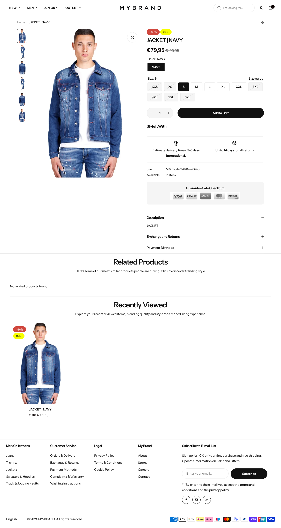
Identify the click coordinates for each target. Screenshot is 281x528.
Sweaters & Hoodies (20, 477)
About (142, 455)
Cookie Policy (104, 470)
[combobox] (234, 8)
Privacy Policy (104, 455)
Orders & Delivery (62, 455)
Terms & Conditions (108, 462)
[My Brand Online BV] (140, 8)
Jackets (11, 470)
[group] (84, 103)
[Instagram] (196, 500)
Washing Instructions (65, 483)
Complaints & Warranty (67, 477)
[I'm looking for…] (219, 8)
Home (21, 22)
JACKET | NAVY (40, 409)
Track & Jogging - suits (22, 483)
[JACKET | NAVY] (40, 363)
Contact (144, 477)
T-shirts (11, 462)
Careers (143, 470)
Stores (142, 462)
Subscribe (249, 474)
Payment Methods (63, 470)
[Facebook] (186, 500)
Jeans (10, 455)
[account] (261, 7)
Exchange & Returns (64, 462)
